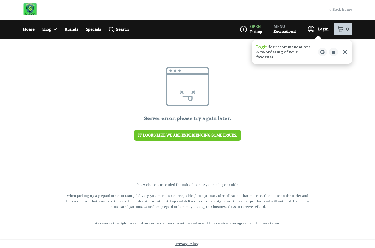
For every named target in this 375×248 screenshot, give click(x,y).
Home (29, 29)
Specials (93, 29)
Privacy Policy (186, 244)
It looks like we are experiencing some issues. (187, 135)
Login (323, 29)
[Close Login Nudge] (345, 52)
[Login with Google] (322, 52)
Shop (46, 29)
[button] (302, 52)
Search (122, 29)
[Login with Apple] (333, 52)
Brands (71, 29)
